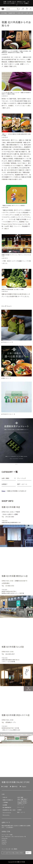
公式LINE (5, 797)
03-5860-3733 (10, 586)
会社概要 (5, 805)
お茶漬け (4, 484)
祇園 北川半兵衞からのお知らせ (16, 491)
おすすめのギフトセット (7, 414)
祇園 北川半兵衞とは (8, 800)
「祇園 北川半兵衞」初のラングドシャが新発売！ (13, 205)
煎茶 (25, 799)
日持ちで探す (20, 13)
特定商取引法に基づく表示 (9, 810)
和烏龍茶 (20, 803)
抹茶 (19, 799)
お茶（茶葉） (6, 478)
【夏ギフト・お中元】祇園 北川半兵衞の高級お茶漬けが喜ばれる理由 (16, 134)
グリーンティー (21, 804)
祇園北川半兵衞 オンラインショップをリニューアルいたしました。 (16, 255)
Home (3, 491)
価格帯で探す (12, 13)
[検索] (18, 9)
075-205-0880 (10, 517)
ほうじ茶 (20, 801)
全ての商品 (4, 13)
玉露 (22, 799)
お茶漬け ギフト (5, 378)
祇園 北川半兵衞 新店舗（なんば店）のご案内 (13, 289)
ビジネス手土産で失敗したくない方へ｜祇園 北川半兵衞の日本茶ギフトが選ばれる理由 (16, 93)
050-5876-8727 (10, 654)
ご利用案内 (5, 802)
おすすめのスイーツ (6, 342)
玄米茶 (24, 803)
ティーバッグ (21, 478)
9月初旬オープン (11, 722)
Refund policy (6, 815)
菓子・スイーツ (22, 484)
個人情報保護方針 (7, 807)
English (24, 786)
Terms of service (7, 812)
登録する (28, 852)
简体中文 (14, 786)
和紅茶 (24, 801)
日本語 (5, 786)
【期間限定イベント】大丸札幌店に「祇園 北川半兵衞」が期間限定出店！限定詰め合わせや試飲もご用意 (16, 51)
